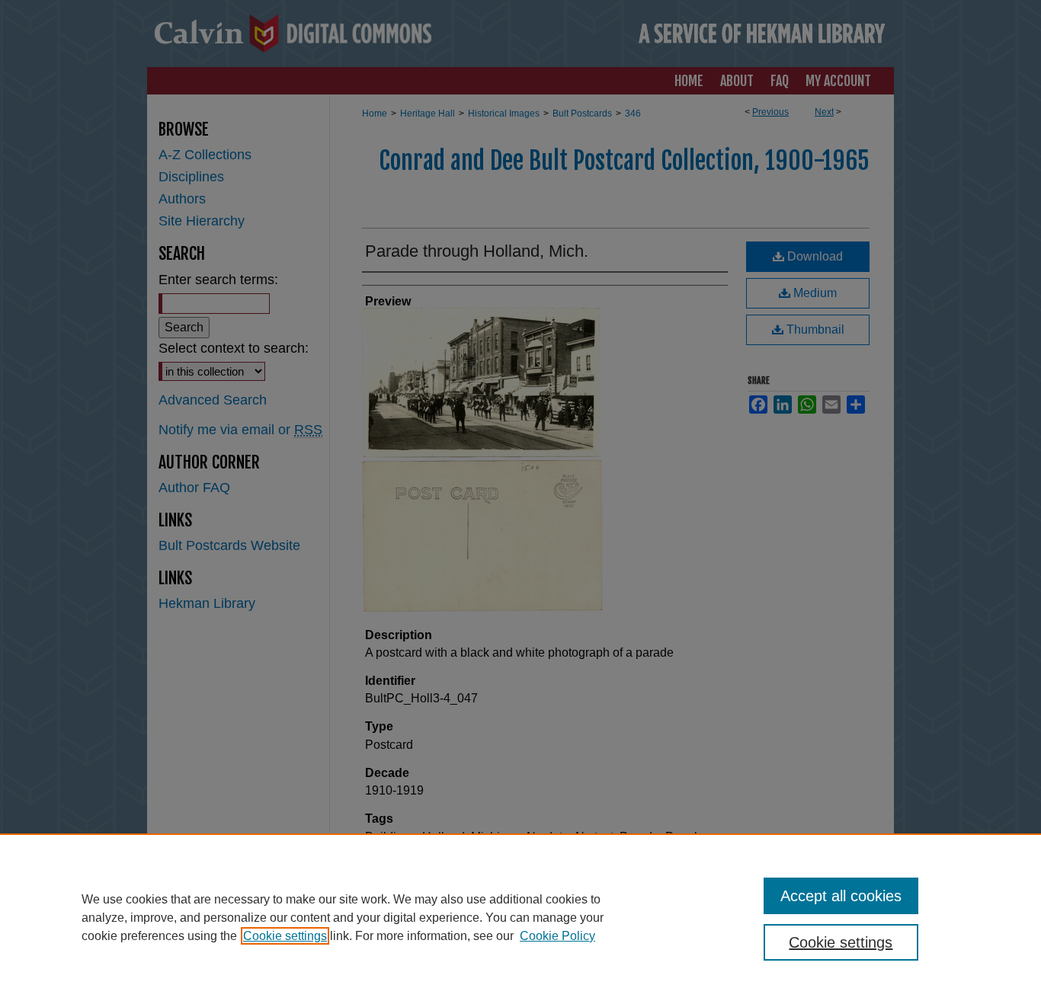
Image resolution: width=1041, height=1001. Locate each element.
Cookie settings (285, 935)
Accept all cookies (841, 895)
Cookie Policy (557, 935)
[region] (520, 917)
